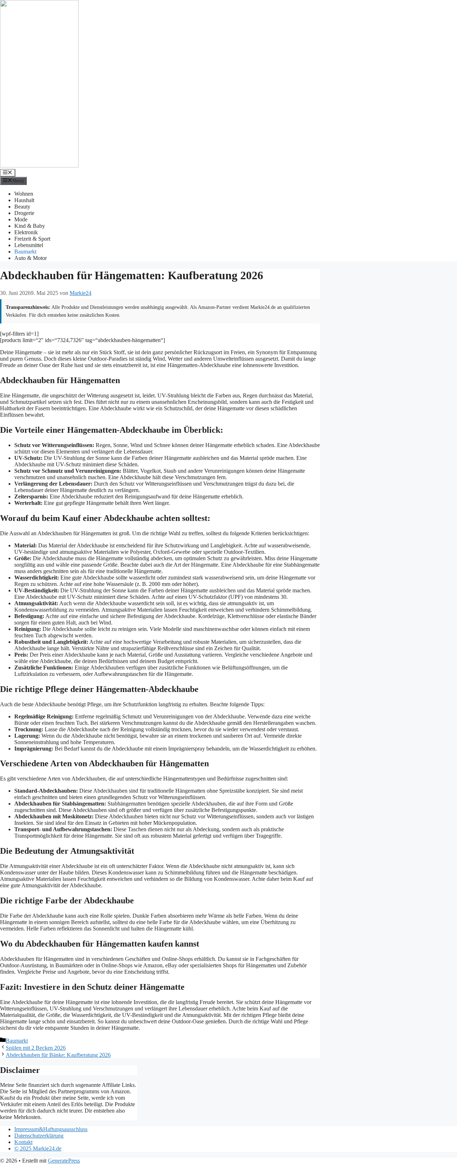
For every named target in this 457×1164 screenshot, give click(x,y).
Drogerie (24, 213)
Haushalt (24, 200)
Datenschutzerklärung (39, 1136)
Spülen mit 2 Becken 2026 (36, 1048)
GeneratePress (64, 1161)
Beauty (22, 207)
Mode (20, 219)
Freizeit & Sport (32, 239)
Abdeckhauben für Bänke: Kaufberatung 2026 (58, 1055)
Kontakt (23, 1142)
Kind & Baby (29, 226)
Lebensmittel (28, 245)
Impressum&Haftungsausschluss (50, 1129)
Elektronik (26, 232)
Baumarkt (25, 252)
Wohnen (23, 194)
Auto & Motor (30, 258)
